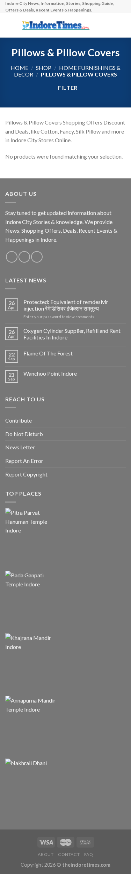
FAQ (88, 854)
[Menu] (9, 25)
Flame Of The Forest (48, 353)
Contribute (18, 420)
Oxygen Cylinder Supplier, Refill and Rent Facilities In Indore (72, 333)
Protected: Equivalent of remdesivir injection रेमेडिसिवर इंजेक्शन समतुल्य (65, 305)
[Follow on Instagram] (24, 257)
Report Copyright (26, 474)
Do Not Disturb (24, 434)
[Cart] (122, 25)
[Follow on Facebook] (11, 257)
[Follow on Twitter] (37, 257)
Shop (43, 67)
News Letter (20, 447)
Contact (69, 854)
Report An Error (24, 460)
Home (19, 67)
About (45, 854)
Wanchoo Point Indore (50, 373)
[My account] (110, 25)
